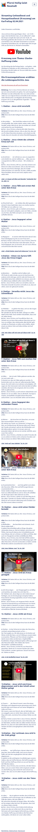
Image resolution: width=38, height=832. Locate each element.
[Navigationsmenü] (34, 4)
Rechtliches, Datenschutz (9, 831)
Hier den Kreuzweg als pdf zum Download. (14, 85)
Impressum (21, 831)
